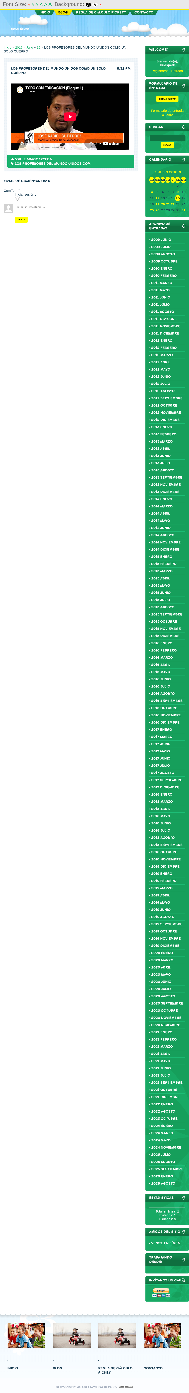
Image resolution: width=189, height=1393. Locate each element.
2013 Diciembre (165, 492)
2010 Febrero (164, 276)
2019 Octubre (164, 931)
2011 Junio (160, 297)
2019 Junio (161, 910)
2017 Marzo (161, 737)
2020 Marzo (162, 960)
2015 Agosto (162, 607)
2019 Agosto (162, 917)
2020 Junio (161, 982)
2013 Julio (160, 463)
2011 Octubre (164, 319)
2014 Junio (161, 528)
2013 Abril (160, 448)
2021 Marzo (162, 1046)
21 (168, 204)
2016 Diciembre (165, 722)
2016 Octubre (164, 708)
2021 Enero (161, 1032)
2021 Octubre (164, 1090)
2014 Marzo (162, 506)
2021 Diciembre (165, 1097)
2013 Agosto (162, 470)
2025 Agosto (163, 1162)
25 (152, 210)
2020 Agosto (163, 996)
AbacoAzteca (39, 159)
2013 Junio (161, 456)
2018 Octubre (164, 852)
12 (157, 198)
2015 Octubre (164, 621)
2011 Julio (160, 304)
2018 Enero (161, 794)
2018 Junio (161, 823)
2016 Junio (161, 679)
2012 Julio (160, 384)
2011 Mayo (160, 290)
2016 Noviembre (166, 715)
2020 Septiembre (167, 1003)
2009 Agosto (163, 254)
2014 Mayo (160, 521)
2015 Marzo (162, 571)
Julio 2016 (167, 172)
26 (157, 210)
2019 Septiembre (166, 924)
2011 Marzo (161, 283)
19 (157, 204)
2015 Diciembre (165, 636)
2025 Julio (161, 1154)
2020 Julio (161, 989)
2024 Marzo (162, 1133)
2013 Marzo (162, 441)
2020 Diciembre (165, 1025)
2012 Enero (161, 340)
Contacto (153, 1368)
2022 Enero (162, 1104)
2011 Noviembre (165, 326)
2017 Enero (161, 729)
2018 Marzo (162, 801)
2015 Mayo (160, 585)
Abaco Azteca (20, 29)
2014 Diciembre (165, 549)
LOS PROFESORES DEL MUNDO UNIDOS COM (53, 163)
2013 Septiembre (166, 477)
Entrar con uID (167, 99)
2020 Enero (162, 953)
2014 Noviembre (166, 542)
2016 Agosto (163, 693)
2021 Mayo (160, 1061)
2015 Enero (161, 557)
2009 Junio (161, 240)
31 (183, 210)
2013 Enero (161, 427)
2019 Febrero (163, 881)
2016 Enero (161, 643)
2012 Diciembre (165, 420)
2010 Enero (161, 268)
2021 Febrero (164, 1039)
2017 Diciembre (165, 787)
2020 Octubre (164, 1010)
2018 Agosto (163, 838)
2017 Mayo (160, 751)
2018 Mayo (160, 816)
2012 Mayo (160, 369)
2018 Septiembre (167, 845)
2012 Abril (160, 362)
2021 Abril (160, 1054)
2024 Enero (162, 1126)
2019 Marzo (162, 888)
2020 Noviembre (166, 1018)
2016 (19, 47)
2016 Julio (160, 686)
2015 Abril (160, 578)
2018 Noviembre (166, 859)
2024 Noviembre (166, 1147)
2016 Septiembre (167, 701)
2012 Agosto (163, 391)
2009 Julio (161, 247)
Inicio (7, 47)
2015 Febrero (163, 564)
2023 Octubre (164, 1118)
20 (163, 204)
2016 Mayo (160, 672)
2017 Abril (160, 744)
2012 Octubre (164, 405)
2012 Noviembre (166, 412)
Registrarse (160, 71)
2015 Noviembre (166, 629)
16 (38, 47)
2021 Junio (161, 1068)
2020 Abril (161, 967)
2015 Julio (160, 600)
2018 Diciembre (165, 866)
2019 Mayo (160, 902)
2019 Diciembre (165, 946)
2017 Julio (160, 765)
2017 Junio (160, 758)
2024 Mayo (161, 1140)
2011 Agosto (162, 312)
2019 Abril (160, 895)
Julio (29, 47)
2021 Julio (160, 1075)
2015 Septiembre (166, 614)
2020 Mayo (161, 974)
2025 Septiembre (167, 1169)
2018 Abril (160, 809)
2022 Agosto (163, 1111)
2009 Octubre (164, 261)
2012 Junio (161, 376)
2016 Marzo (162, 657)
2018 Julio (160, 830)
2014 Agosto (162, 535)
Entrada (177, 71)
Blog (57, 1368)
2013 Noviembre (166, 484)
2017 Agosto (162, 773)
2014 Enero (161, 499)
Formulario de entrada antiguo (167, 112)
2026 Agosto (163, 1183)
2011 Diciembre (165, 333)
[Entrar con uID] (17, 199)
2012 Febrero (164, 348)
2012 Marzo (162, 355)
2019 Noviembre (166, 938)
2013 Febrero (163, 434)
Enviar (21, 220)
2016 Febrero (164, 650)
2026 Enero (162, 1176)
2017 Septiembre (166, 780)
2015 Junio (161, 593)
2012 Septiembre (167, 398)
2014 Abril (160, 513)
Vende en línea (165, 1243)
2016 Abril (160, 665)
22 (173, 204)
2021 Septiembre (167, 1082)
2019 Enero (161, 874)
